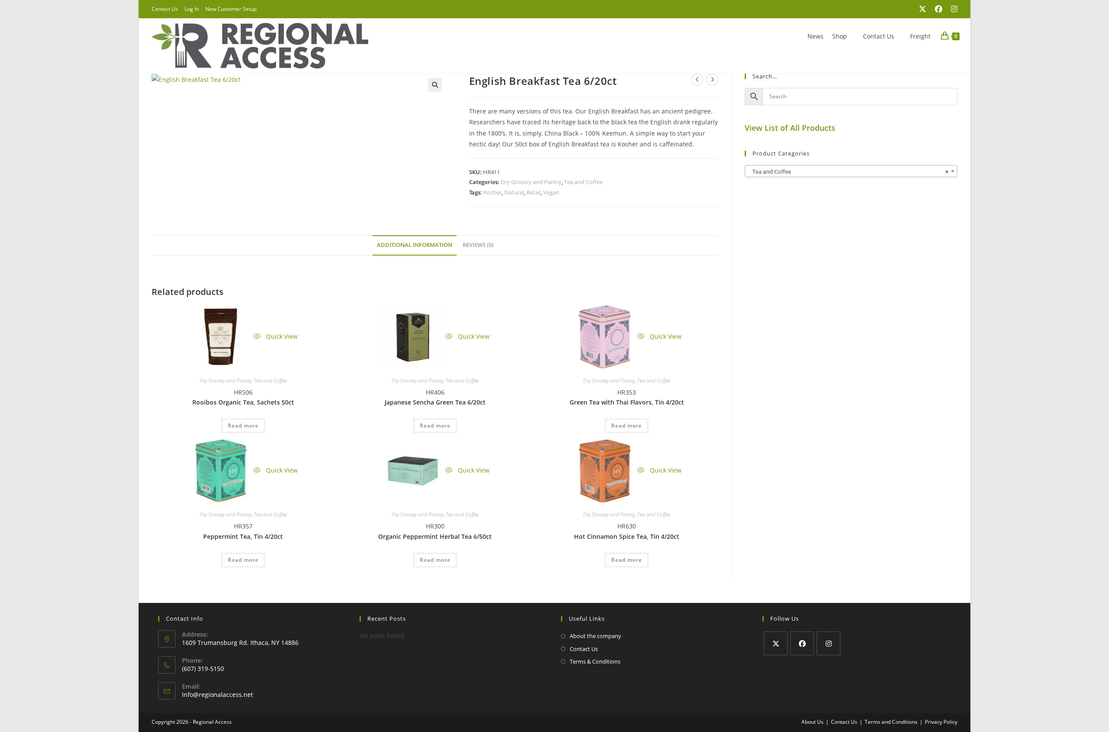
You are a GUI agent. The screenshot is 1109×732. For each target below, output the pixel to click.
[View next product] (712, 80)
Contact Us (165, 9)
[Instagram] (828, 643)
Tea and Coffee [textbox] (848, 171)
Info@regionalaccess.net (217, 694)
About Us (812, 722)
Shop (839, 36)
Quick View (281, 336)
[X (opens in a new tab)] (922, 9)
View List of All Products (790, 128)
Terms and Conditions (891, 722)
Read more (243, 425)
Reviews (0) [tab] (478, 245)
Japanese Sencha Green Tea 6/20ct (435, 402)
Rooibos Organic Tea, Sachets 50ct (243, 402)
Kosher (492, 192)
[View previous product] (697, 80)
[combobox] (851, 171)
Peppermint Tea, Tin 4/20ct (243, 536)
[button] (435, 85)
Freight (920, 36)
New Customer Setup (230, 9)
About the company (595, 636)
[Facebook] (802, 643)
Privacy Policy (941, 722)
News (815, 36)
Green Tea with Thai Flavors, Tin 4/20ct (627, 402)
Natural (514, 192)
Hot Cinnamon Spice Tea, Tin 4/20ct (626, 536)
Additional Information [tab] (414, 245)
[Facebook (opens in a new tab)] (939, 9)
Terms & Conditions (595, 661)
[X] (776, 643)
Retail (533, 192)
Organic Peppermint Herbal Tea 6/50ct (435, 536)
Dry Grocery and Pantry (531, 182)
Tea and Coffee (583, 182)
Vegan (551, 192)
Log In (192, 9)
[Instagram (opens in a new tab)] (952, 9)
